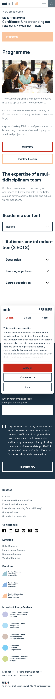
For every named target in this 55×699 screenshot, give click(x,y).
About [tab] (45, 317)
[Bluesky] (36, 530)
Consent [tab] (10, 317)
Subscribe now (27, 466)
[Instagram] (17, 530)
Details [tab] (27, 317)
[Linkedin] (10, 530)
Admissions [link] (27, 146)
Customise (25, 377)
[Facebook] (4, 530)
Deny (27, 387)
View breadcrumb (12, 11)
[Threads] (30, 530)
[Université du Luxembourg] (6, 3)
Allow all (27, 367)
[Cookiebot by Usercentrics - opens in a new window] (39, 310)
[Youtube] (23, 530)
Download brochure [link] (27, 159)
